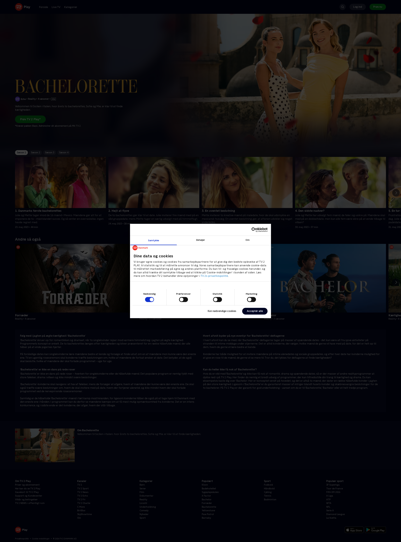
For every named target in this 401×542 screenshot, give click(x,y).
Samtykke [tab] (153, 240)
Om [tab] (247, 240)
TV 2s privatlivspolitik (214, 275)
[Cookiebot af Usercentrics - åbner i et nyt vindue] (254, 229)
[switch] (183, 299)
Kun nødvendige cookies (222, 311)
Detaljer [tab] (200, 240)
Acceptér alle (255, 311)
